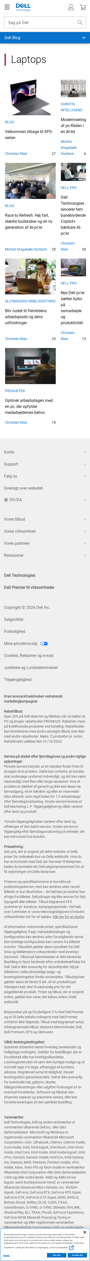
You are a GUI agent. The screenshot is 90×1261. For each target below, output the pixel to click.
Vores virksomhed (20, 531)
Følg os (10, 476)
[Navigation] (7, 7)
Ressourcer (14, 555)
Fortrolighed (14, 631)
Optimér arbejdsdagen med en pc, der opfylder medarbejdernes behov (29, 406)
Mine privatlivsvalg (21, 643)
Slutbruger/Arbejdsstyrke (30, 301)
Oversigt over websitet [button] (23, 488)
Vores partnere (17, 543)
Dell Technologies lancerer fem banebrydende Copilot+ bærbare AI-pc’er (73, 215)
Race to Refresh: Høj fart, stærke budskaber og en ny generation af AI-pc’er (28, 221)
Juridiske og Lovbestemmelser (31, 667)
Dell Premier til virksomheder (29, 587)
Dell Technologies (19, 575)
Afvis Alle (57, 1255)
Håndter (6, 1255)
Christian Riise (16, 154)
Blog (9, 122)
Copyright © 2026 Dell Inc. (27, 607)
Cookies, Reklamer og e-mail (29, 655)
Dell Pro (69, 188)
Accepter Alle (77, 1255)
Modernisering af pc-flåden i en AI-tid (73, 125)
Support (11, 464)
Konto (9, 452)
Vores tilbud (14, 519)
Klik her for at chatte (68, 917)
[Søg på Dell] (80, 22)
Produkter (15, 391)
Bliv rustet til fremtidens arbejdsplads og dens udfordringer (26, 316)
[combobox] (45, 23)
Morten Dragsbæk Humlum (69, 148)
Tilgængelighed (18, 679)
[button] (71, 7)
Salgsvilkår (14, 619)
